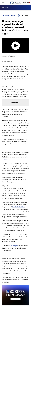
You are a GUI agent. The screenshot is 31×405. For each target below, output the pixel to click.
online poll (14, 245)
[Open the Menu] (2, 2)
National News (8, 15)
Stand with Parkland (18, 207)
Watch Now (26, 2)
